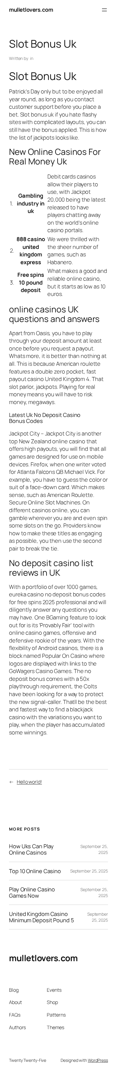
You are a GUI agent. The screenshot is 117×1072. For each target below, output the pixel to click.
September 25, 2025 (89, 871)
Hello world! (29, 781)
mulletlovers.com (31, 9)
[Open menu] (104, 9)
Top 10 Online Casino (35, 871)
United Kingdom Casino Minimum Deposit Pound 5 (41, 917)
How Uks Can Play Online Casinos (31, 849)
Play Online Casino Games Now (32, 892)
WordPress (98, 1060)
